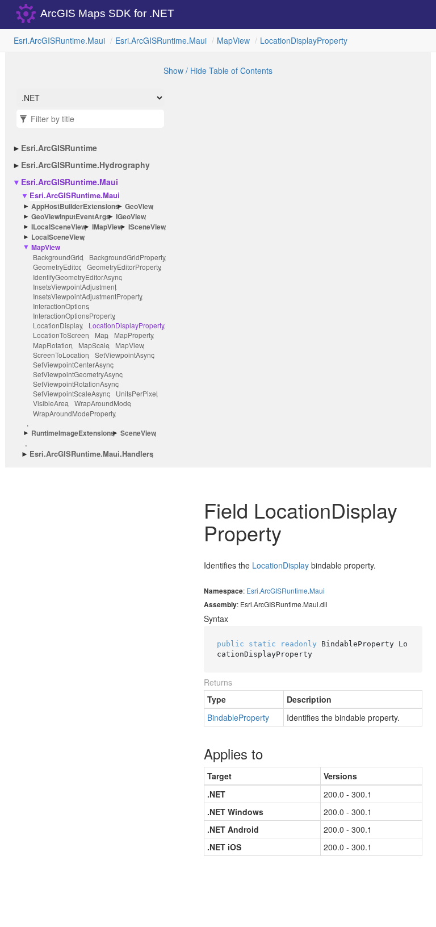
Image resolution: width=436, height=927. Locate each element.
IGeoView (131, 217)
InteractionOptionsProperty (74, 315)
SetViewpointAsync (124, 355)
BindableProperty (238, 717)
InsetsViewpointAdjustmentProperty (87, 296)
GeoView (139, 206)
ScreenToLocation (61, 355)
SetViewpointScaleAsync (71, 393)
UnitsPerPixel (137, 393)
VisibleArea (51, 403)
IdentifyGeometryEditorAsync (77, 277)
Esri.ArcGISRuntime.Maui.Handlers (91, 454)
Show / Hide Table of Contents (218, 70)
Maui (317, 590)
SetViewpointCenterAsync (73, 364)
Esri (252, 590)
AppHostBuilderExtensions (75, 206)
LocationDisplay (58, 325)
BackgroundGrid (58, 257)
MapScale (94, 345)
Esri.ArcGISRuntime (59, 147)
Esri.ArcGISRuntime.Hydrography (85, 164)
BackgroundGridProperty (127, 257)
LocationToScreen (61, 335)
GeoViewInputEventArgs (70, 217)
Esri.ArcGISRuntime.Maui (59, 40)
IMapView (107, 227)
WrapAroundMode (102, 403)
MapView (233, 40)
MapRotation (53, 345)
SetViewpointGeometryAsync (78, 374)
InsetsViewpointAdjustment (74, 286)
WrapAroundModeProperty (74, 413)
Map (101, 335)
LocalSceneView (58, 237)
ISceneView (147, 227)
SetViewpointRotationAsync (76, 384)
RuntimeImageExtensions (73, 433)
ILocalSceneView (58, 227)
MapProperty (134, 335)
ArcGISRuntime (284, 590)
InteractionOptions (61, 306)
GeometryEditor (57, 267)
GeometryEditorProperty (124, 267)
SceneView (138, 433)
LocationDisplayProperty (303, 40)
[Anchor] (194, 753)
